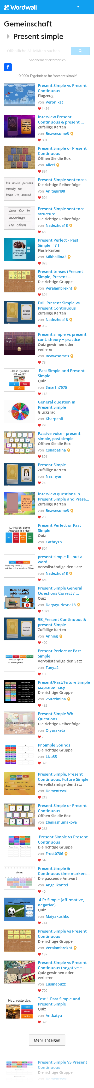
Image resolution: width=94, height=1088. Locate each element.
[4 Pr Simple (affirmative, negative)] (19, 908)
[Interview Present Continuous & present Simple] (19, 125)
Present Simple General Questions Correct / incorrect (60, 590)
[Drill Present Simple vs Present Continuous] (19, 311)
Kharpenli (54, 418)
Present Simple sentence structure (62, 211)
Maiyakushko (57, 916)
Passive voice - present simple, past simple (59, 436)
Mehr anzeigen (47, 1040)
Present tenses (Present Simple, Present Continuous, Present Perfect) (61, 274)
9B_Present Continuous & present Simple (62, 622)
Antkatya (54, 1015)
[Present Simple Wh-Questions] (19, 722)
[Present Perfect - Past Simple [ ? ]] (19, 249)
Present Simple (52, 464)
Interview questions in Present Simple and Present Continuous (64, 496)
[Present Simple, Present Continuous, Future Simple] (19, 783)
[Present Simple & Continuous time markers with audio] (19, 877)
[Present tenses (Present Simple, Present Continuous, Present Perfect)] (19, 280)
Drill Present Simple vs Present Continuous (59, 305)
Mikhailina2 (56, 256)
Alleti (50, 164)
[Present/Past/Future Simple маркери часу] (19, 691)
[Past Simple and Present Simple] (19, 379)
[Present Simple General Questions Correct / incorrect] (19, 596)
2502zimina (56, 698)
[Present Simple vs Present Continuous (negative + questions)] (19, 971)
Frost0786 (54, 853)
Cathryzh (54, 541)
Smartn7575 (56, 387)
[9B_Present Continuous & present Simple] (19, 628)
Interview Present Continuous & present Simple (59, 119)
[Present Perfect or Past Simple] (19, 534)
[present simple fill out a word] (19, 565)
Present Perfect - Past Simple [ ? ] (58, 242)
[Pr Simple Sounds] (19, 753)
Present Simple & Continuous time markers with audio (62, 871)
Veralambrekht (59, 288)
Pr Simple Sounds (54, 745)
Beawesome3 (57, 133)
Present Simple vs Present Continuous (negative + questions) (63, 965)
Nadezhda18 (57, 225)
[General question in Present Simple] (19, 410)
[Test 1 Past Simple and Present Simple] (19, 1007)
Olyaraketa (55, 730)
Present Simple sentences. (62, 179)
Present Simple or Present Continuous (63, 151)
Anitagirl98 (55, 191)
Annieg (52, 636)
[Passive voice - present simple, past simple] (19, 442)
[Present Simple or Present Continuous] (19, 157)
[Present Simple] (19, 473)
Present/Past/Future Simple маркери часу (64, 685)
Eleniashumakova (61, 822)
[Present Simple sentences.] (19, 188)
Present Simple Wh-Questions (56, 716)
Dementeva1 (57, 790)
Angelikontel (57, 884)
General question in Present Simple (57, 404)
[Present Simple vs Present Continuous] (19, 94)
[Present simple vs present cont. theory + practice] (19, 343)
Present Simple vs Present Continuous (63, 88)
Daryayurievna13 (61, 604)
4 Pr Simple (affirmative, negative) (61, 902)
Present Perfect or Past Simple (60, 528)
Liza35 (51, 756)
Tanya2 (52, 667)
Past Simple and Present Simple (62, 373)
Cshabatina (56, 450)
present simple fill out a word (61, 559)
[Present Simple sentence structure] (19, 217)
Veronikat (54, 102)
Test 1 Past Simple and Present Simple (59, 1001)
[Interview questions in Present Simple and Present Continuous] (19, 502)
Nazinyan (54, 476)
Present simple (38, 36)
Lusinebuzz (56, 984)
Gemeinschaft (28, 24)
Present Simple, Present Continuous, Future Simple (63, 776)
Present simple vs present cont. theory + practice (62, 337)
